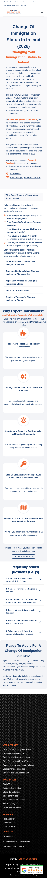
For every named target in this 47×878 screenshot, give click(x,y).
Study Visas (8, 784)
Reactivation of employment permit (17, 757)
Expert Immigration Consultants (22, 120)
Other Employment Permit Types (16, 761)
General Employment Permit (15, 753)
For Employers (9, 819)
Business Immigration (12, 788)
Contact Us (23, 5)
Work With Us (7, 5)
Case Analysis (9, 826)
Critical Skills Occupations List (16, 773)
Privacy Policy (32, 875)
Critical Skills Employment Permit (17, 749)
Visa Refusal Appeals (12, 807)
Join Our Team (34, 1)
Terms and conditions (17, 875)
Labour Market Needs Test (14, 769)
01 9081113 (8, 836)
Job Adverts (15, 5)
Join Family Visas (10, 796)
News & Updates (24, 1)
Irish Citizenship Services (14, 800)
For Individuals (9, 823)
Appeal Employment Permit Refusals (18, 765)
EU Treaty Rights (10, 804)
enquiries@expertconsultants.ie (25, 177)
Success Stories (14, 1)
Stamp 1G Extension (11, 792)
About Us (6, 1)
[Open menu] (42, 12)
